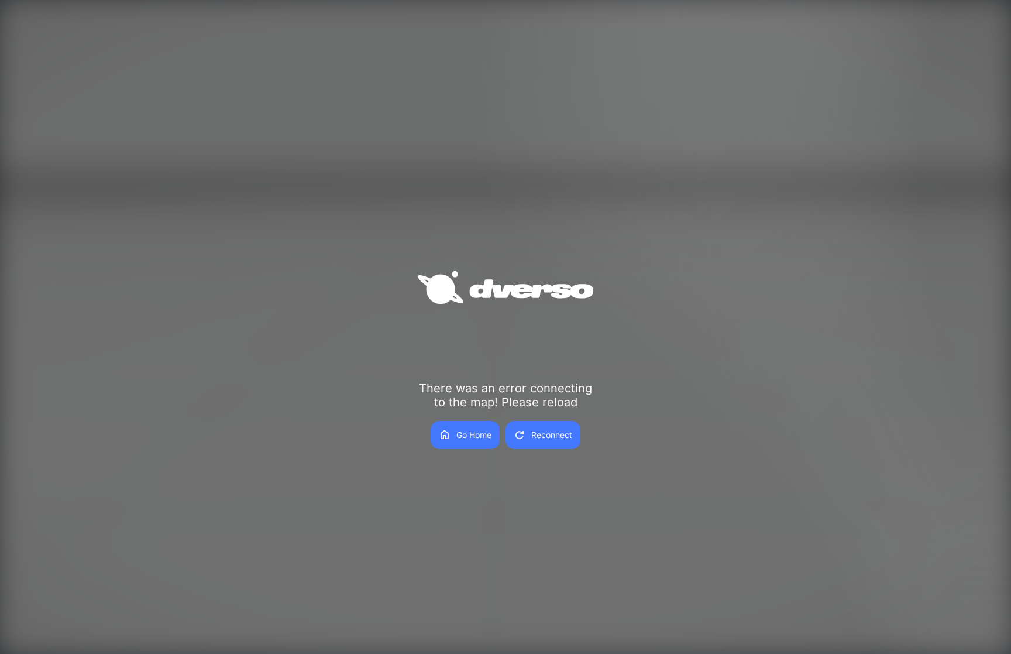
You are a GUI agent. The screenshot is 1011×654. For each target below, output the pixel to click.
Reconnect (543, 435)
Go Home (465, 435)
